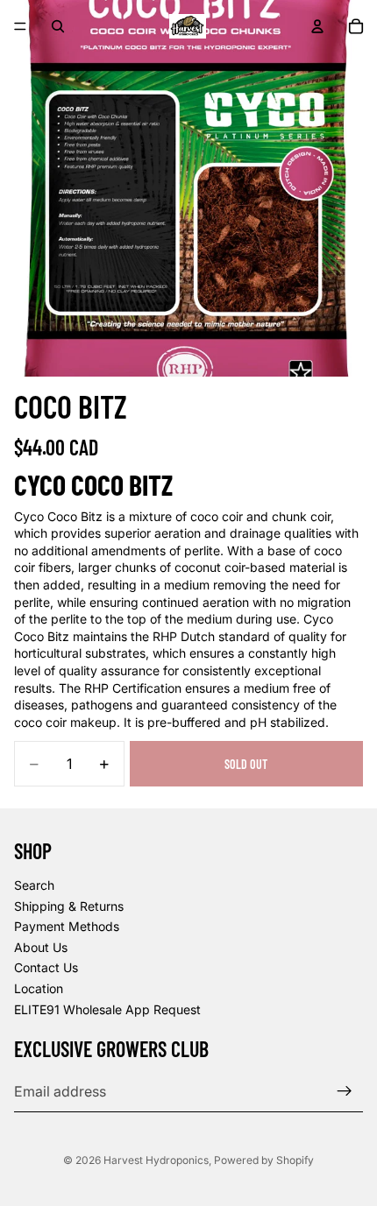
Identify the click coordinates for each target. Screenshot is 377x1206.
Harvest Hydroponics (156, 1160)
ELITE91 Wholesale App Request (107, 1009)
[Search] (58, 26)
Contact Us (46, 968)
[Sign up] (344, 1092)
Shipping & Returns (69, 906)
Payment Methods (66, 927)
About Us (41, 947)
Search (34, 885)
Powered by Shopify (264, 1160)
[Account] (317, 26)
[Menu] (20, 26)
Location (38, 988)
